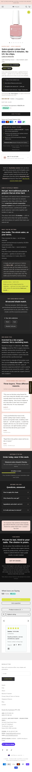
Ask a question (16, 603)
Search (3, 685)
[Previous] (4, 621)
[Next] (28, 621)
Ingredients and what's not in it (12, 504)
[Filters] (3, 614)
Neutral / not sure (11, 326)
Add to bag (16, 114)
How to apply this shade (10, 492)
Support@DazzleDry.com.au (13, 733)
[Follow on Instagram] (7, 750)
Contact (4, 704)
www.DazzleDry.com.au (11, 735)
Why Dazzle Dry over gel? (11, 498)
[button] (5, 99)
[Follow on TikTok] (11, 750)
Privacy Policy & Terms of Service (10, 696)
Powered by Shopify (19, 760)
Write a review (16, 600)
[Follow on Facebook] (2, 750)
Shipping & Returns (7, 699)
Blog (3, 702)
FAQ (3, 688)
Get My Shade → (16, 561)
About (3, 691)
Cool (14, 322)
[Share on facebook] (9, 648)
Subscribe (8, 679)
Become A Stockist (7, 693)
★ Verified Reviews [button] (30, 387)
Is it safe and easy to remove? (12, 510)
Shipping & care (15, 149)
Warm (7, 322)
